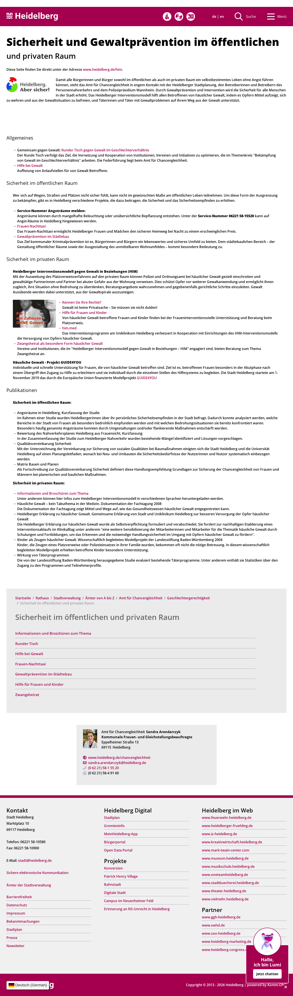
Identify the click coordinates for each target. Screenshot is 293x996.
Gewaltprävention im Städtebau (43, 674)
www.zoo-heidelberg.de (221, 933)
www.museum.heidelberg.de (225, 858)
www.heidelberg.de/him (102, 69)
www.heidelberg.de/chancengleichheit (119, 757)
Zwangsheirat (27, 694)
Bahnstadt (112, 884)
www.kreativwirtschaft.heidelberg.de (232, 842)
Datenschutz (16, 905)
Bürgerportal (114, 842)
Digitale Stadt (115, 892)
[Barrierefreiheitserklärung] (167, 16)
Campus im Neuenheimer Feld (128, 900)
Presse (11, 937)
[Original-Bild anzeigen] (27, 84)
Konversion (113, 868)
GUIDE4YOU (147, 377)
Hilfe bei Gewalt (29, 653)
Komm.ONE (277, 984)
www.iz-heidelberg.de (219, 834)
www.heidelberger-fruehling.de (227, 825)
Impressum (15, 913)
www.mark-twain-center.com (225, 850)
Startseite (23, 598)
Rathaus (42, 598)
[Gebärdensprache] (179, 16)
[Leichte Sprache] (190, 16)
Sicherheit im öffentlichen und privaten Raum (97, 617)
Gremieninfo (114, 825)
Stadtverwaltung (67, 598)
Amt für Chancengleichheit (140, 598)
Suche (251, 16)
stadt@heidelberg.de (35, 860)
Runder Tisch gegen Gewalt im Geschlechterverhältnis (105, 150)
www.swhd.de (213, 925)
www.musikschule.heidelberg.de (228, 866)
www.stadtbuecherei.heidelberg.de (230, 882)
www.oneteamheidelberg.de (225, 874)
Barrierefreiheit (19, 897)
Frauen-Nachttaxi (30, 663)
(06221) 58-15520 (103, 767)
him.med (69, 328)
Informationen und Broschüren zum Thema (53, 633)
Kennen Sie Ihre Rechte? (81, 302)
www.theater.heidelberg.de (224, 891)
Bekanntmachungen (22, 921)
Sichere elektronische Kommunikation (37, 872)
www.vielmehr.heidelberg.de (225, 899)
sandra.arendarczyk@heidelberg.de (117, 762)
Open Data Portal (118, 850)
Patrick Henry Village (121, 876)
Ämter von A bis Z (99, 598)
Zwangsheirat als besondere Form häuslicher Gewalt (60, 343)
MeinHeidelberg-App (121, 834)
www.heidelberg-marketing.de (226, 941)
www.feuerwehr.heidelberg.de (226, 817)
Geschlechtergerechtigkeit (188, 598)
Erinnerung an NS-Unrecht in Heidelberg (137, 909)
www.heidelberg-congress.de (225, 949)
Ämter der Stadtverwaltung (28, 885)
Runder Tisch (26, 643)
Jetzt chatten (267, 974)
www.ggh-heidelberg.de (221, 917)
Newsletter (15, 945)
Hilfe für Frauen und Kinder (39, 684)
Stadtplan (14, 929)
